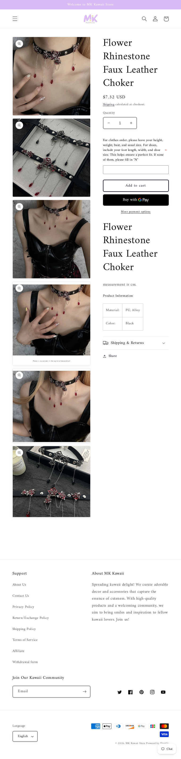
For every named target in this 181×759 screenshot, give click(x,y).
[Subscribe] (84, 692)
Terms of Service (25, 640)
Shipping (109, 104)
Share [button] (113, 356)
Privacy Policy (23, 607)
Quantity (109, 113)
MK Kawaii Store (135, 743)
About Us (19, 585)
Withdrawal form (25, 662)
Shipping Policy (24, 629)
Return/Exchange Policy (30, 618)
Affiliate (18, 651)
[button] (14, 18)
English (23, 736)
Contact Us (20, 596)
